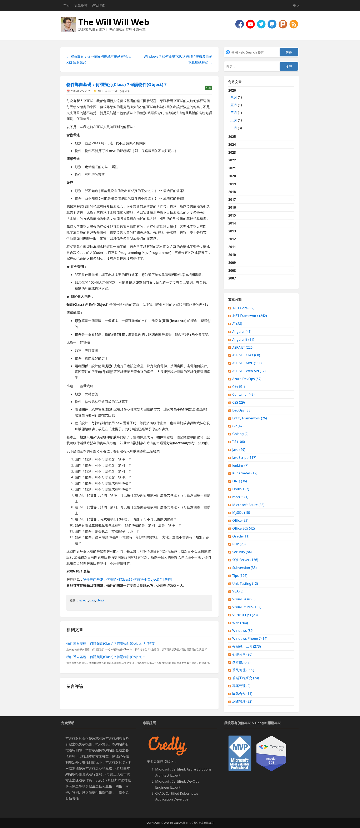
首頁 (66, 5)
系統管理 (243, 670)
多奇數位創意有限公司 (201, 822)
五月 (233, 105)
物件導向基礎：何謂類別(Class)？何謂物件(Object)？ (117, 84)
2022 (232, 160)
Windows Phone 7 (249, 638)
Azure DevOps (246, 379)
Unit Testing (245, 583)
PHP (239, 544)
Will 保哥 (179, 822)
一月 (233, 128)
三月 (233, 112)
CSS (238, 402)
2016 (232, 207)
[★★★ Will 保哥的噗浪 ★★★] (283, 23)
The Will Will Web (113, 22)
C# (238, 386)
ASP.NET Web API (249, 371)
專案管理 (241, 685)
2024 (232, 144)
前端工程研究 (245, 678)
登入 (296, 5)
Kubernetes (244, 473)
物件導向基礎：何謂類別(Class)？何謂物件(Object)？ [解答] (127, 579)
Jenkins (240, 465)
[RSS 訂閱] (294, 23)
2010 (232, 254)
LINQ (239, 481)
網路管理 (242, 701)
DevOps (241, 410)
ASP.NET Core (246, 355)
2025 (232, 136)
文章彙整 (81, 5)
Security (242, 552)
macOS (240, 497)
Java (238, 449)
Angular (241, 331)
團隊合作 (242, 693)
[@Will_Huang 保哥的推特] (261, 23)
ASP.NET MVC (247, 363)
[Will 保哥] (250, 23)
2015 (232, 215)
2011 (232, 246)
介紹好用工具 (246, 646)
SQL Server (245, 559)
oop (85, 600)
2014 (232, 223)
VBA (237, 591)
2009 (232, 262)
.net (79, 600)
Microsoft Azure (248, 505)
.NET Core (243, 308)
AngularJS (243, 339)
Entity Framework (249, 418)
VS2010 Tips (245, 615)
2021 (232, 168)
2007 (232, 278)
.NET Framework (107, 91)
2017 (232, 199)
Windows (243, 630)
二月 (233, 120)
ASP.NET (243, 347)
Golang (240, 433)
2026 (235, 109)
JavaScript (244, 457)
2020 (232, 176)
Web (240, 623)
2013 (232, 231)
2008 (232, 270)
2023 (232, 152)
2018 (232, 192)
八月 (233, 97)
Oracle (240, 536)
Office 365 (243, 528)
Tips (239, 575)
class (92, 600)
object (100, 600)
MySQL (241, 512)
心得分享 (124, 91)
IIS (238, 441)
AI (237, 323)
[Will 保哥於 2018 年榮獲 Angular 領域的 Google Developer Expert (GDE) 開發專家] (271, 753)
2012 (232, 239)
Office (240, 520)
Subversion (244, 567)
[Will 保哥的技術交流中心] (240, 23)
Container (243, 394)
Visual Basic (243, 599)
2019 (232, 184)
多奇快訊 (241, 662)
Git (238, 426)
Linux (240, 489)
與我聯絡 (98, 5)
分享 (208, 88)
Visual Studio (246, 607)
